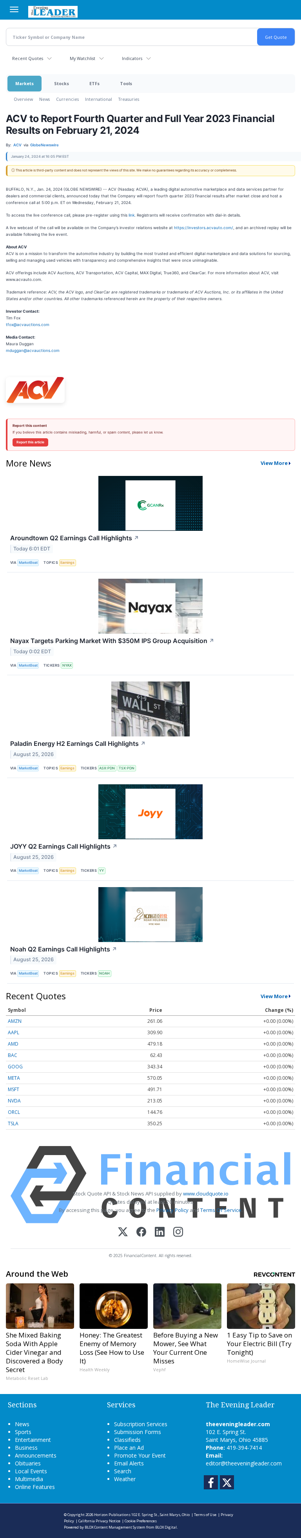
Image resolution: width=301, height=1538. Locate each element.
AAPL (13, 1032)
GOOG (15, 1066)
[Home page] (53, 11)
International (98, 99)
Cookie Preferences (141, 1520)
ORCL (14, 1112)
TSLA (13, 1123)
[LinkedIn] (160, 1232)
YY (101, 870)
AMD (13, 1044)
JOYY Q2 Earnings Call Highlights (64, 846)
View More (274, 463)
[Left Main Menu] (14, 9)
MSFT (13, 1089)
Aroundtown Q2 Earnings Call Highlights (74, 538)
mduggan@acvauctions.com (33, 350)
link (131, 215)
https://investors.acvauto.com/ (203, 227)
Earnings (67, 562)
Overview (23, 99)
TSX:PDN (126, 768)
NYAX (67, 665)
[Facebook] (141, 1232)
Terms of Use (205, 1514)
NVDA (14, 1100)
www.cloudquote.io (205, 1193)
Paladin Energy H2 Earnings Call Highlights (78, 743)
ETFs (94, 83)
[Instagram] (178, 1232)
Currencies (67, 99)
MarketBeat (28, 562)
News (44, 99)
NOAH (104, 973)
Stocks (61, 83)
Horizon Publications (112, 1514)
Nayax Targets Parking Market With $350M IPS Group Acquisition (112, 641)
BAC (12, 1055)
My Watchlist (82, 58)
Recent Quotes (27, 58)
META (14, 1078)
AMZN (15, 1021)
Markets (24, 83)
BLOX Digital (166, 1527)
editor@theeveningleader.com (244, 1463)
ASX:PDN (107, 768)
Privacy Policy (172, 1210)
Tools (126, 83)
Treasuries (128, 99)
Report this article (30, 442)
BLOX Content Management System (115, 1527)
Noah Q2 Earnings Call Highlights (63, 949)
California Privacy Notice (99, 1520)
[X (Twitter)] (123, 1232)
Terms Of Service (220, 1210)
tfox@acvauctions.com (27, 324)
